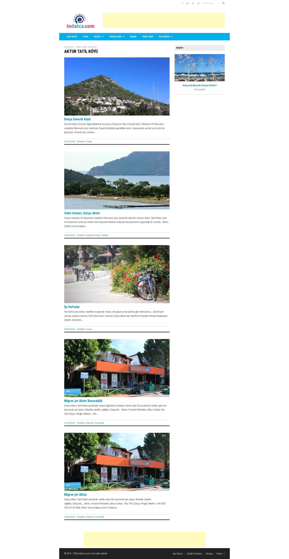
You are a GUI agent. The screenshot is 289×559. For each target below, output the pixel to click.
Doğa (85, 36)
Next (222, 67)
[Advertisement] (164, 20)
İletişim (209, 553)
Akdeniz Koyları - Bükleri (97, 235)
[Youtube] (187, 3)
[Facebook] (182, 3)
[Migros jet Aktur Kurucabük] (117, 396)
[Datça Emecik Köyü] (117, 115)
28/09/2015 (69, 329)
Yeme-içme (147, 36)
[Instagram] (198, 3)
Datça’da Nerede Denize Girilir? (200, 85)
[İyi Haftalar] (117, 302)
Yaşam (133, 36)
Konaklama (116, 36)
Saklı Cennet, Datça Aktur (82, 213)
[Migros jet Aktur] (117, 490)
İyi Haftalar (72, 307)
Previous (177, 67)
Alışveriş (90, 423)
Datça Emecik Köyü (77, 119)
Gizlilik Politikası (194, 553)
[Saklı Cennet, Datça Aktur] (117, 209)
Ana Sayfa (68, 47)
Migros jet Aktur (75, 495)
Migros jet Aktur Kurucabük (83, 401)
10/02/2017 (69, 235)
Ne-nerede (164, 36)
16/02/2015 (69, 423)
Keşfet (97, 36)
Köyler (89, 141)
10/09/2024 (69, 141)
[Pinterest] (193, 3)
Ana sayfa (72, 36)
